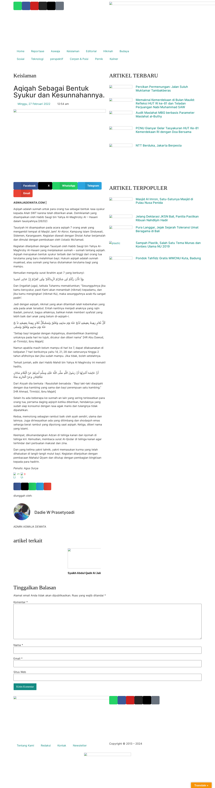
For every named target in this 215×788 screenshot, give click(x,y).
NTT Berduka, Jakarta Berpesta (159, 145)
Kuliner (114, 59)
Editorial (91, 51)
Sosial (20, 59)
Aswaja (55, 51)
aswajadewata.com (155, 743)
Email (18, 658)
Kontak (61, 745)
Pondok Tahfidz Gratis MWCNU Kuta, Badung (168, 258)
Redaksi (46, 745)
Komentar (20, 602)
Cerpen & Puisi (79, 59)
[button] (25, 186)
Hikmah (108, 51)
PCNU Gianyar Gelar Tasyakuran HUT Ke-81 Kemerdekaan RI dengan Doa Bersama (167, 130)
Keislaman (73, 51)
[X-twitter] (147, 700)
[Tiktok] (155, 700)
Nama (18, 645)
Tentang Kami (25, 745)
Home (20, 51)
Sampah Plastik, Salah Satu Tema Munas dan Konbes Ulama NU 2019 (168, 244)
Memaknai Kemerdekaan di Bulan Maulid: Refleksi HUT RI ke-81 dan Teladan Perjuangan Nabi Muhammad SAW (165, 103)
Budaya (124, 51)
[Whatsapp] (113, 700)
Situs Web (19, 672)
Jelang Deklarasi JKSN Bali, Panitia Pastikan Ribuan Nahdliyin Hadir (167, 218)
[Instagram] (138, 700)
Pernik (99, 59)
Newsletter (80, 745)
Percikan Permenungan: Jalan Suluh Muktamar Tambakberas (162, 88)
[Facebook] (122, 700)
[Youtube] (130, 700)
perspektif (56, 59)
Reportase (37, 51)
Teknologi (37, 59)
